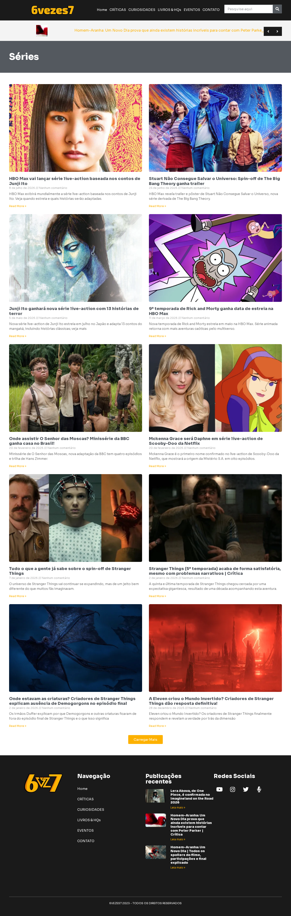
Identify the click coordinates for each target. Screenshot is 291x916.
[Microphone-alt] (259, 789)
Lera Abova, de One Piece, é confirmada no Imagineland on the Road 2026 (192, 796)
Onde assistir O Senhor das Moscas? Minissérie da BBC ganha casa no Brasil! (69, 441)
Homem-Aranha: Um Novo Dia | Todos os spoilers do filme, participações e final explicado (188, 854)
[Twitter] (245, 789)
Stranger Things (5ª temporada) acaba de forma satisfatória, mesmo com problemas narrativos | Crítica (215, 571)
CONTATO (211, 10)
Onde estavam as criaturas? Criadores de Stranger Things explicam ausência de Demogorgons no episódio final (72, 701)
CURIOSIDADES (141, 10)
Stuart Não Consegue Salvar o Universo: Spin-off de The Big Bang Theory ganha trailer (214, 181)
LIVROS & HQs (169, 10)
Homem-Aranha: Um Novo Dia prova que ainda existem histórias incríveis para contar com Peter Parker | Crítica (191, 824)
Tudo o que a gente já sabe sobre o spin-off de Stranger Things (70, 571)
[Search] (277, 9)
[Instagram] (232, 789)
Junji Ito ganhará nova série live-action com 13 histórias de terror (74, 311)
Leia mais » (178, 807)
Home (102, 10)
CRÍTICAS (118, 10)
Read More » (17, 206)
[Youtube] (219, 789)
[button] (145, 739)
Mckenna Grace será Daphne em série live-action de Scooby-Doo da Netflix (206, 441)
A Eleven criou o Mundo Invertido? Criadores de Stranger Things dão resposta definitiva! (211, 701)
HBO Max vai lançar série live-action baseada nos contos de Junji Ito (74, 181)
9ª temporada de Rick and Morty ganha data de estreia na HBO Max (211, 311)
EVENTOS (192, 10)
